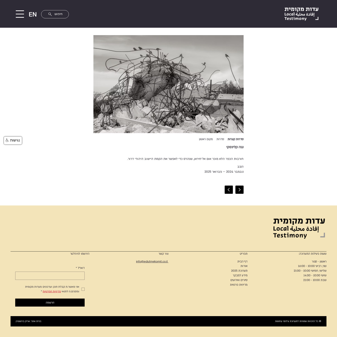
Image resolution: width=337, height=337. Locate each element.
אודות (243, 266)
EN (33, 14)
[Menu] (20, 14)
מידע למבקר (240, 275)
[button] (13, 140)
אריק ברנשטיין (23, 321)
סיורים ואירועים (238, 280)
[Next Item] (236, 84)
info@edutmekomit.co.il (152, 261)
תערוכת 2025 (239, 271)
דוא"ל (80, 268)
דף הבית (242, 261)
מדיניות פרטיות (238, 285)
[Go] (239, 190)
